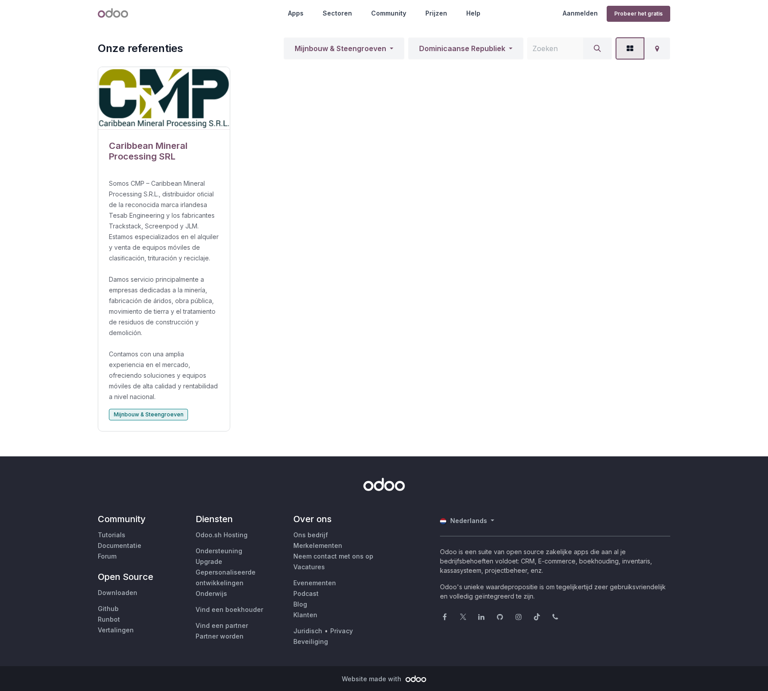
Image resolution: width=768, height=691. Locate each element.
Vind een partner (222, 625)
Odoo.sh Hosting (222, 535)
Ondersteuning (219, 551)
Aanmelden (580, 13)
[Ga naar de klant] (164, 98)
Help (473, 13)
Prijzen (436, 13)
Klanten (305, 615)
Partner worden (220, 636)
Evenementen (314, 583)
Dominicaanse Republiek (462, 48)
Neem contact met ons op (333, 556)
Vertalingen (116, 630)
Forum (107, 556)
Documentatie (119, 545)
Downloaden (117, 592)
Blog (300, 604)
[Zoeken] (597, 48)
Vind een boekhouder (229, 609)
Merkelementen (317, 545)
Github (108, 608)
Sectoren (337, 13)
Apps (296, 13)
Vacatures (309, 567)
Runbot (109, 619)
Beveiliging (310, 641)
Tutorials (111, 535)
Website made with (372, 679)
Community (388, 13)
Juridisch (307, 631)
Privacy (341, 631)
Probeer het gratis (638, 13)
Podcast (306, 593)
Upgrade (209, 561)
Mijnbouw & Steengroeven (340, 48)
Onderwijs (211, 593)
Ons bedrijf (310, 535)
